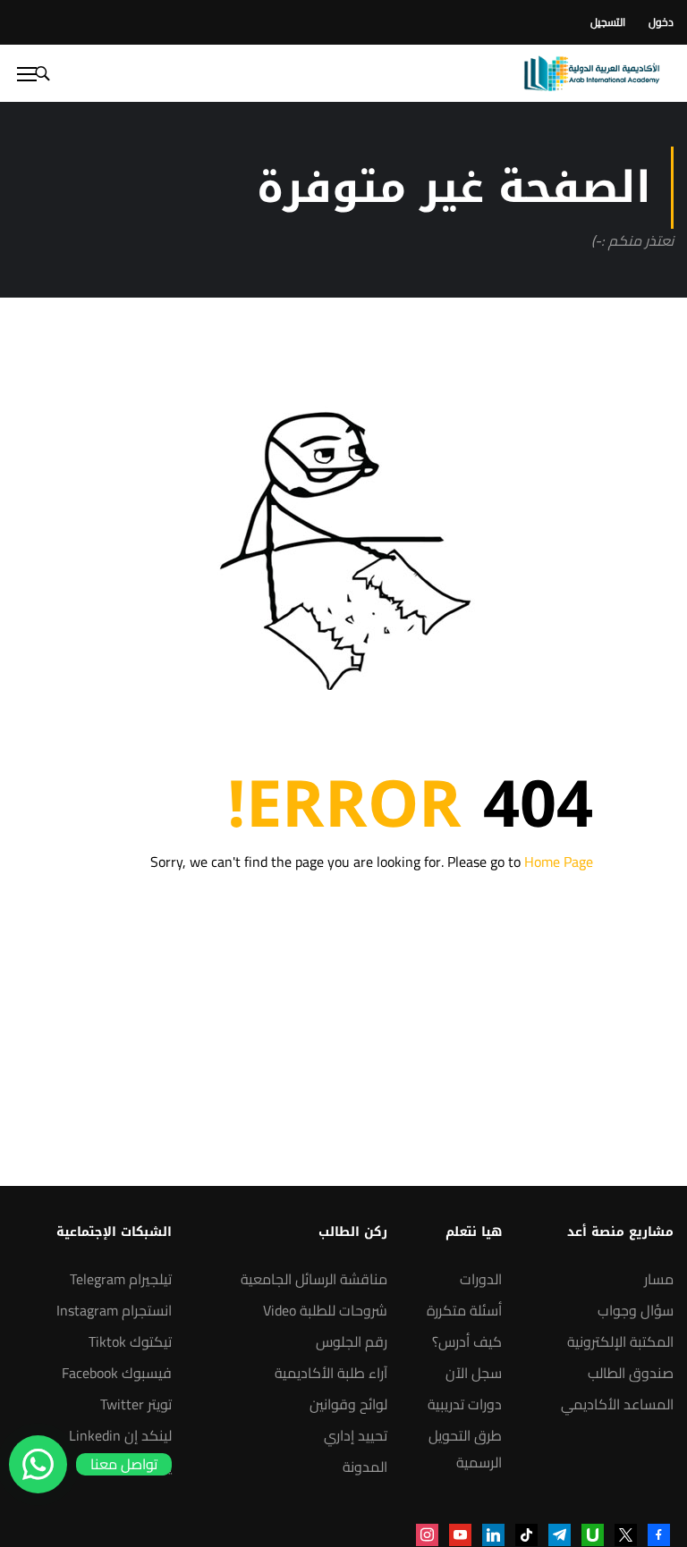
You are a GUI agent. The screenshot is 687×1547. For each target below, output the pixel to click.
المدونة (365, 1466)
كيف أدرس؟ (467, 1341)
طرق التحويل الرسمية (465, 1449)
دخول (661, 22)
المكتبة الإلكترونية (620, 1341)
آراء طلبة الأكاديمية (331, 1372)
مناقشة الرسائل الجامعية (314, 1278)
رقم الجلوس (351, 1341)
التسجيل (607, 22)
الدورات (481, 1278)
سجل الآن (473, 1372)
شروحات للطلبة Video (325, 1310)
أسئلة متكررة (464, 1310)
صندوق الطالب (631, 1372)
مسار (659, 1278)
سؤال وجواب (636, 1310)
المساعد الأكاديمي (617, 1404)
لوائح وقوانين (348, 1404)
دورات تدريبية (465, 1404)
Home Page (558, 861)
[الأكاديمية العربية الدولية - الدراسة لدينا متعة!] (591, 73)
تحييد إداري (355, 1435)
